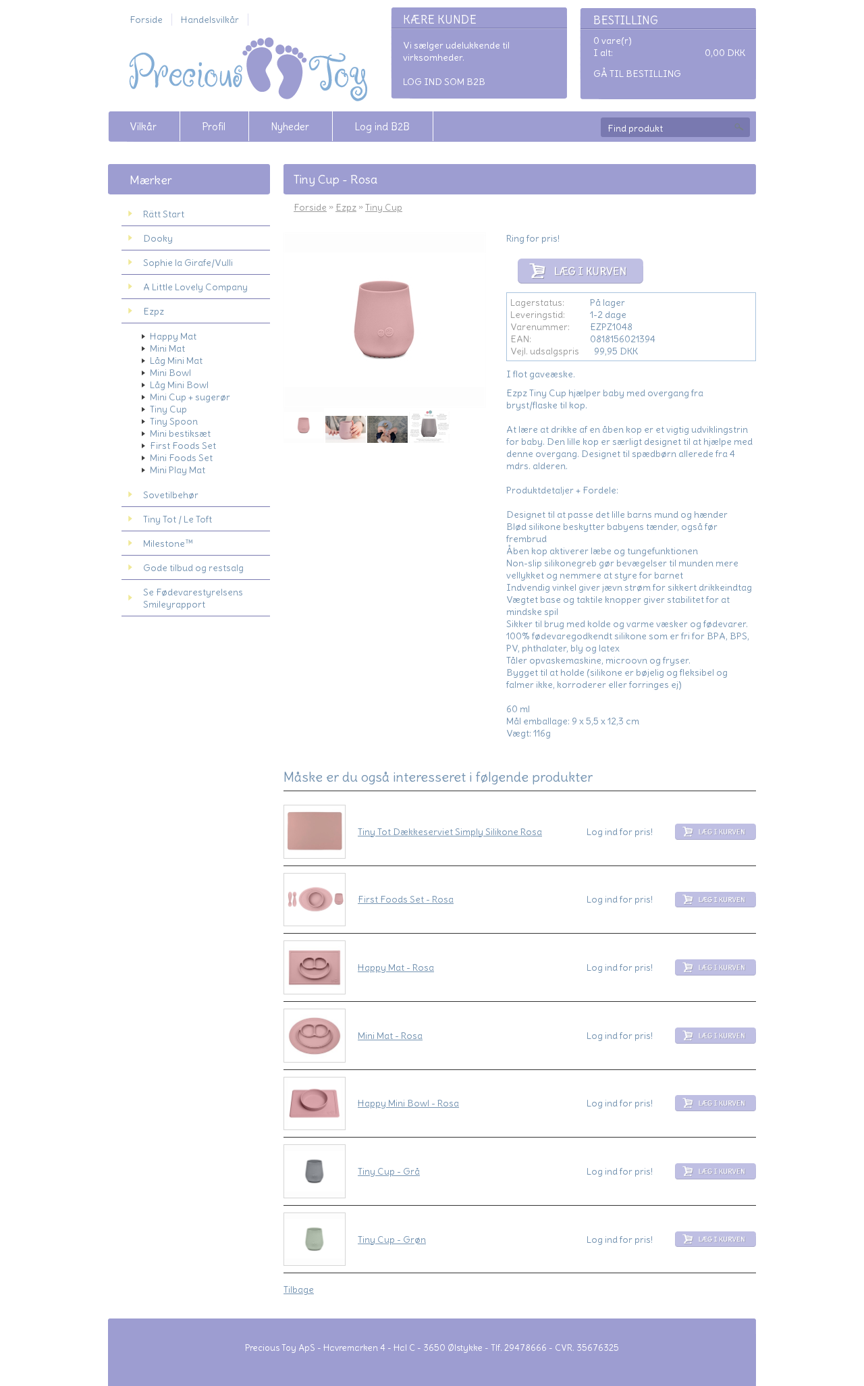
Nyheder (290, 126)
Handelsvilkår (210, 20)
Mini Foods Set (181, 458)
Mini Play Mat (177, 470)
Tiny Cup (168, 409)
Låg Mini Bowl (179, 385)
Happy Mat (173, 336)
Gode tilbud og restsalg (193, 568)
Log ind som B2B (444, 82)
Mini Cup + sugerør (190, 397)
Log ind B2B (382, 126)
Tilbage (299, 1289)
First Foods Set (183, 445)
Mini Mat (167, 348)
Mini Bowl (170, 373)
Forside (146, 20)
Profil (213, 126)
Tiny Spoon (174, 421)
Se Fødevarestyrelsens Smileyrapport (193, 598)
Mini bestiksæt (180, 433)
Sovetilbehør (170, 495)
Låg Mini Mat (176, 360)
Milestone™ (168, 543)
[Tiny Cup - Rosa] (304, 425)
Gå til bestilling (637, 74)
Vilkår (143, 126)
